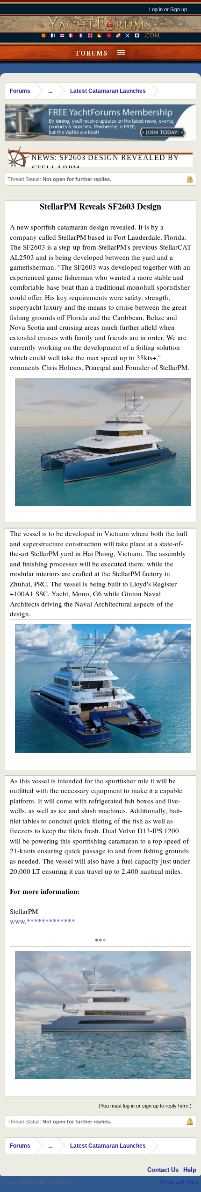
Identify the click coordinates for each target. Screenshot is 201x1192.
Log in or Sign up (168, 9)
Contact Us (163, 1169)
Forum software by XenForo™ (37, 1182)
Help (189, 1169)
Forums (92, 53)
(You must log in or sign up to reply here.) (145, 1105)
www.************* (42, 921)
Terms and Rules (179, 1182)
